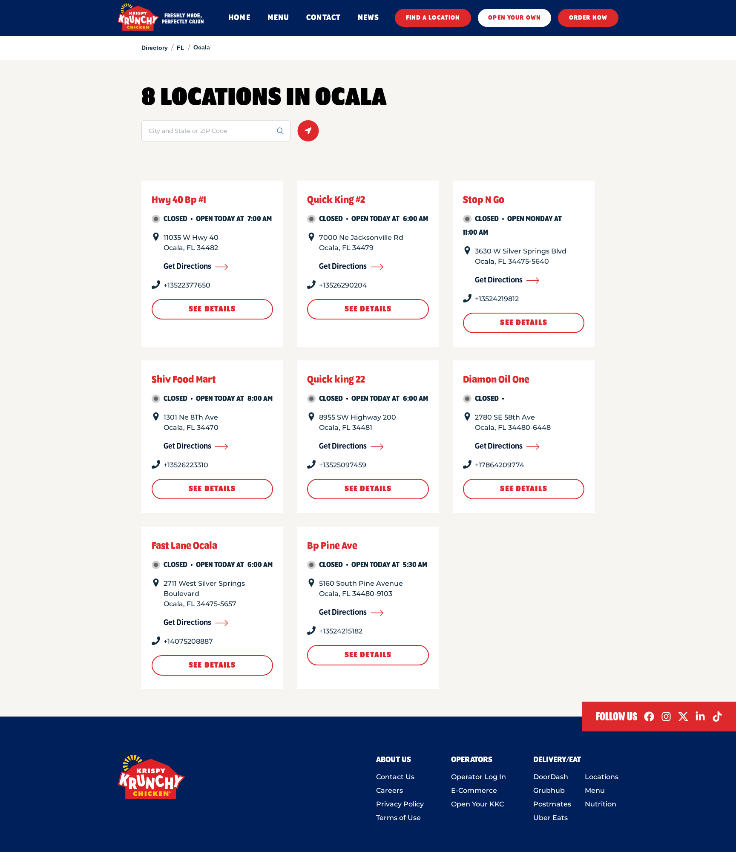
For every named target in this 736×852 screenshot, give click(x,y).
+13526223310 (186, 465)
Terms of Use (398, 818)
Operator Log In (478, 777)
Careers (389, 790)
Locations (601, 777)
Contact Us (395, 777)
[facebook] (649, 716)
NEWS (368, 18)
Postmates (552, 804)
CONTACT (323, 18)
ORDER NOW (588, 17)
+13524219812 (497, 299)
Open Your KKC (477, 804)
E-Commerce (474, 790)
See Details (212, 309)
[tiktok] (717, 716)
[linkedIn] (700, 716)
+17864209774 (499, 465)
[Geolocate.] (308, 130)
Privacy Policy (400, 804)
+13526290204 (343, 285)
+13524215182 (340, 631)
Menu (595, 790)
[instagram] (666, 716)
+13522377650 (187, 285)
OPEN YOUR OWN (514, 17)
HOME (239, 18)
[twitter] (683, 716)
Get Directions (187, 266)
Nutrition (600, 804)
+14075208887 (188, 641)
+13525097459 (342, 465)
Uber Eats (550, 818)
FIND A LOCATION (433, 17)
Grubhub (549, 790)
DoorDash (550, 777)
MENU (278, 18)
